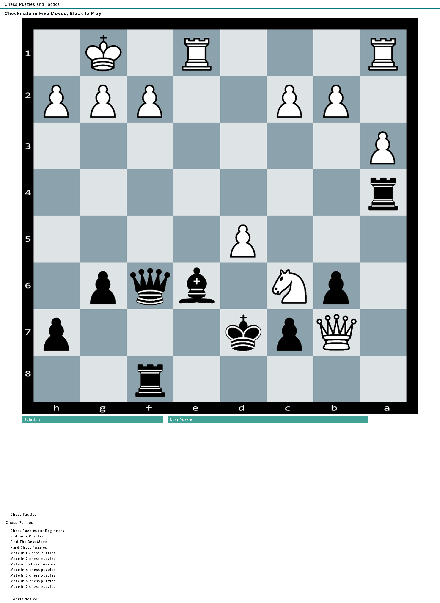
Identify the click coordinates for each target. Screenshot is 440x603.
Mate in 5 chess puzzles (32, 575)
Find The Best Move (28, 542)
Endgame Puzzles (27, 536)
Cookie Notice (23, 599)
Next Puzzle (181, 419)
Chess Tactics (23, 514)
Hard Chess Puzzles (28, 547)
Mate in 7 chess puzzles (32, 587)
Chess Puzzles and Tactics (32, 4)
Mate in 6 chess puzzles (33, 581)
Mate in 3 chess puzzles (32, 564)
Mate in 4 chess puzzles (33, 570)
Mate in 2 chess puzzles (32, 559)
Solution (32, 419)
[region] (220, 469)
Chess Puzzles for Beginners (37, 531)
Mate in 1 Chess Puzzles (32, 553)
